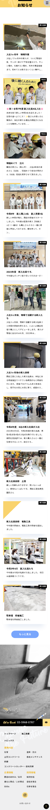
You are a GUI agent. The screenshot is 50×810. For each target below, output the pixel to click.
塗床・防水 (31, 752)
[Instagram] (25, 795)
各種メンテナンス (34, 757)
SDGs (6, 786)
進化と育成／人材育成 (14, 782)
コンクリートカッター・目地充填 (19, 766)
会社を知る (31, 782)
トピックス (9, 740)
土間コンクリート (12, 757)
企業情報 (8, 772)
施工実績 (25, 734)
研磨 (6, 762)
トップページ (10, 734)
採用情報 (31, 772)
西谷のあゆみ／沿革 (13, 777)
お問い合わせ (25, 803)
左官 (6, 752)
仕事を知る (31, 786)
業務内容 (8, 747)
